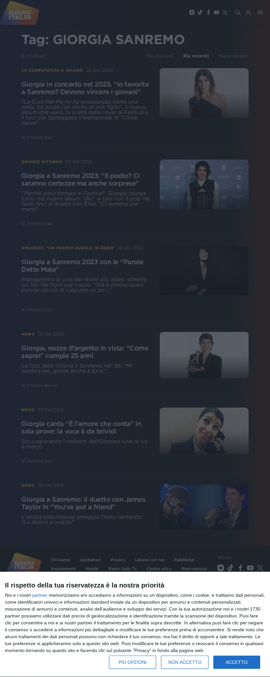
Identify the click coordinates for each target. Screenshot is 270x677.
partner (39, 595)
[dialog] (135, 624)
